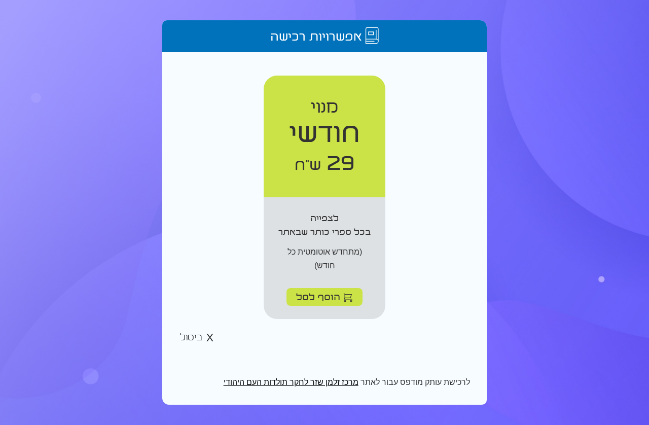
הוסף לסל (319, 296)
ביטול (192, 337)
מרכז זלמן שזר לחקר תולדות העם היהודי (291, 382)
